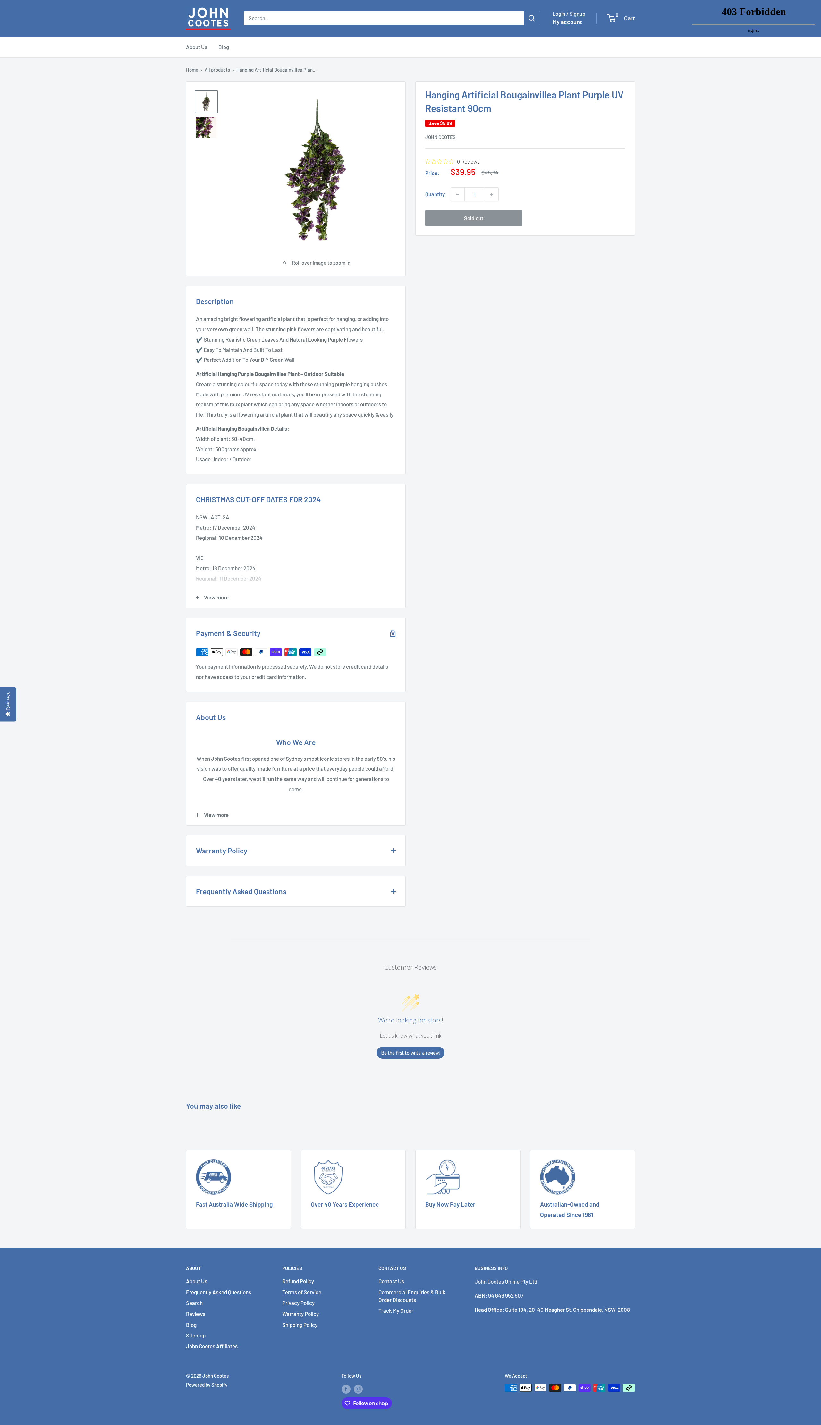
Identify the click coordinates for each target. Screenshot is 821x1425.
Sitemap (196, 1335)
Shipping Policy (299, 1324)
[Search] (532, 18)
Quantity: (436, 194)
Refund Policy (298, 1281)
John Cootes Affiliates (212, 1346)
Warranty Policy (300, 1313)
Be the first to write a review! (410, 1053)
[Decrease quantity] (457, 194)
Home (192, 69)
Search (194, 1303)
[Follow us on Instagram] (358, 1389)
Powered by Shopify (206, 1384)
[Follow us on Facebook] (346, 1389)
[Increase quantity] (491, 194)
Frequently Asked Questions (218, 1292)
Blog (223, 47)
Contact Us (391, 1281)
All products (217, 69)
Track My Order (395, 1310)
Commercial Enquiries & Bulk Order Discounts (411, 1296)
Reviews (195, 1313)
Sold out (473, 218)
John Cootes (440, 137)
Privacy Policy (298, 1303)
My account (567, 21)
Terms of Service (301, 1292)
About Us (196, 47)
